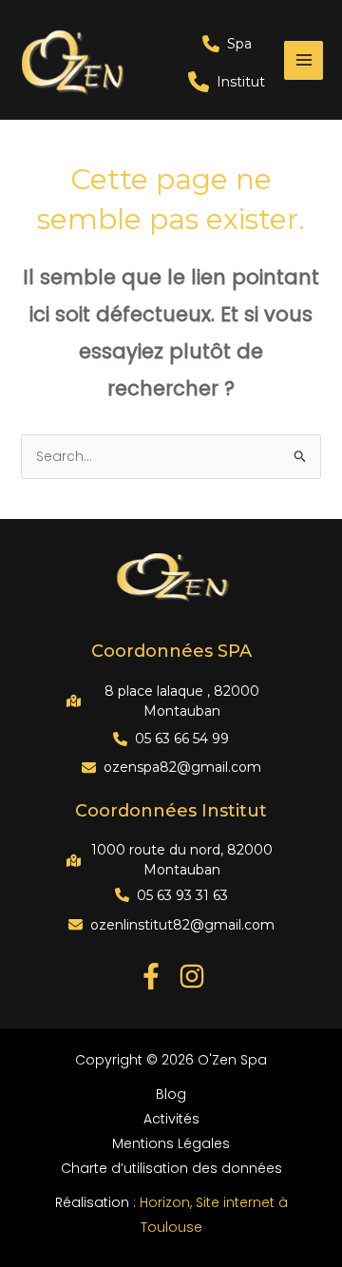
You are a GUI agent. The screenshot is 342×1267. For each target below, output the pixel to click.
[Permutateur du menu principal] (303, 60)
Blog (171, 1094)
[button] (227, 43)
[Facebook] (151, 976)
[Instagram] (192, 976)
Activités (171, 1118)
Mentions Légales (171, 1143)
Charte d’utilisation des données (171, 1168)
